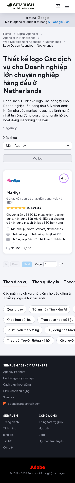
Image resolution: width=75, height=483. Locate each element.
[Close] (68, 190)
